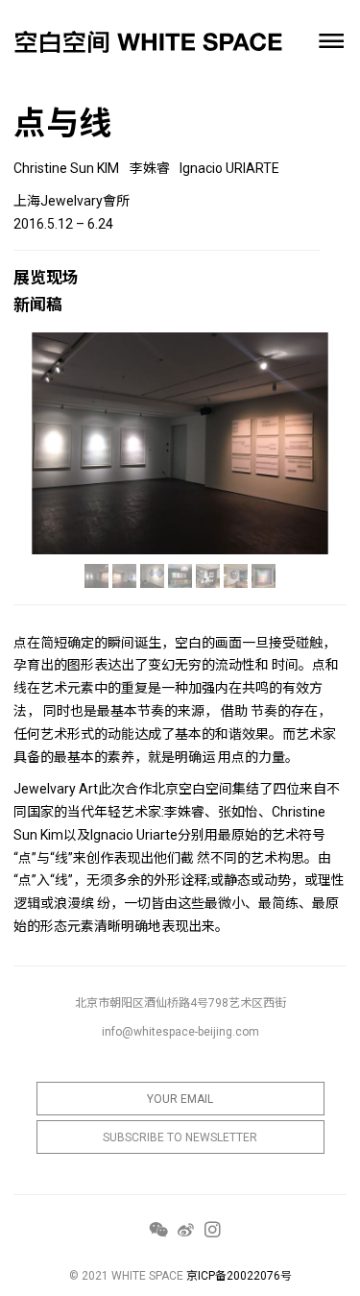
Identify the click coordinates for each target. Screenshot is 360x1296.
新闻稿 (37, 304)
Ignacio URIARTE (229, 168)
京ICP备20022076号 (239, 1276)
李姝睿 (150, 168)
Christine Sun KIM (66, 168)
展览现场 (46, 277)
